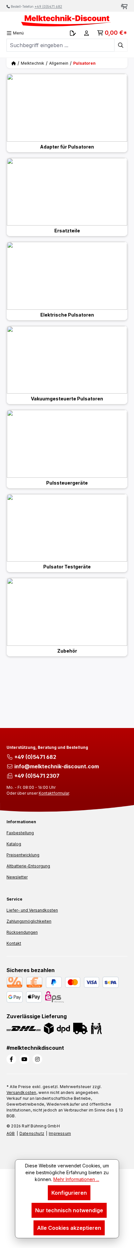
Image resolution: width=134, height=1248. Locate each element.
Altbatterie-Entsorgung (28, 866)
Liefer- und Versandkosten (32, 910)
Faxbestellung (20, 832)
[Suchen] (120, 45)
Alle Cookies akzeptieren (69, 1228)
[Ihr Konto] (86, 33)
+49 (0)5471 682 (48, 6)
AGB (11, 1133)
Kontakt (14, 943)
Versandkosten (21, 1092)
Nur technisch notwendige (69, 1210)
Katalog (14, 843)
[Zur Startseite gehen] (67, 20)
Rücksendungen (22, 932)
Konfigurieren (69, 1193)
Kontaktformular (54, 793)
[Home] (13, 63)
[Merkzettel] (73, 33)
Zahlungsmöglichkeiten (29, 921)
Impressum (60, 1133)
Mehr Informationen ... (76, 1179)
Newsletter (17, 877)
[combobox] (60, 45)
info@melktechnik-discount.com (56, 766)
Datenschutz (32, 1133)
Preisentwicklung (23, 854)
